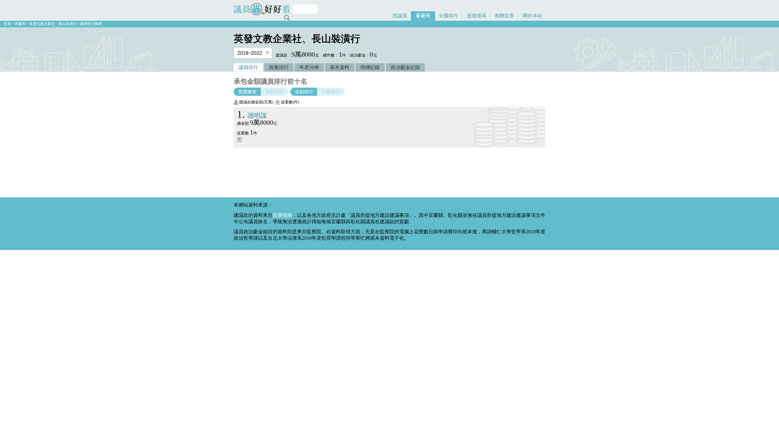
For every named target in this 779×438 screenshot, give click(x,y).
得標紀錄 (370, 67)
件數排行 (331, 91)
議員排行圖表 (91, 24)
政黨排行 (278, 67)
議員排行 (248, 67)
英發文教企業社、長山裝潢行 (53, 24)
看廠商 (423, 15)
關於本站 (532, 15)
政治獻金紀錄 (405, 67)
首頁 (7, 24)
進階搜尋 (476, 15)
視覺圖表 (247, 91)
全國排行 (448, 15)
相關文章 (504, 15)
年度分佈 (309, 67)
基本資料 (339, 67)
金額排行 (304, 91)
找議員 (400, 15)
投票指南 (282, 215)
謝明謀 (252, 115)
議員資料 (274, 91)
